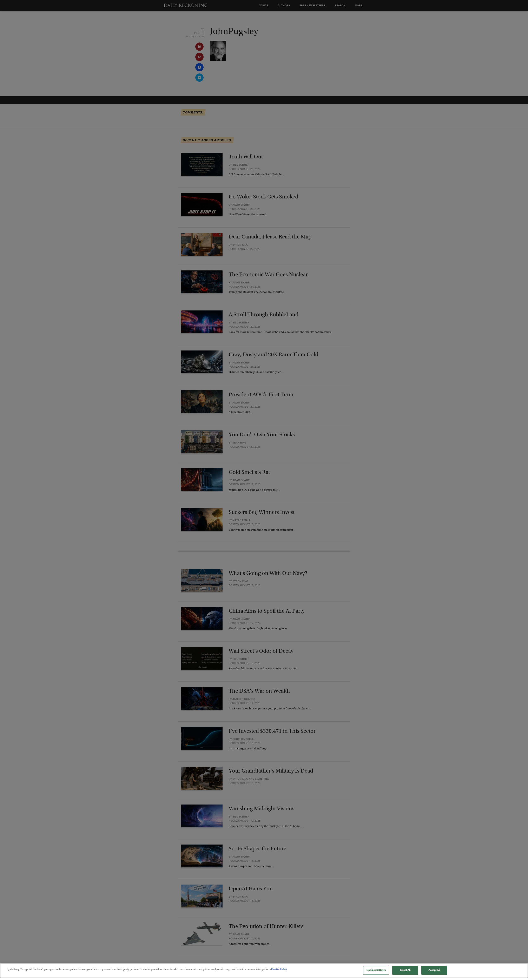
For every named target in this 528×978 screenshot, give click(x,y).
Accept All (434, 970)
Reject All (405, 970)
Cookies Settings (376, 970)
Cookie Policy (279, 969)
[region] (264, 970)
